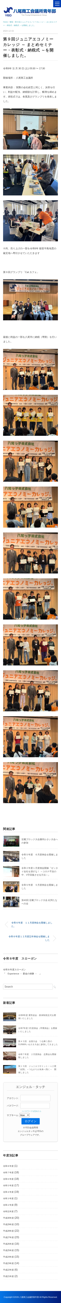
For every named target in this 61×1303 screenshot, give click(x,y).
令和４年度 (8, 1192)
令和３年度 (8, 1198)
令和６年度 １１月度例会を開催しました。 (31, 924)
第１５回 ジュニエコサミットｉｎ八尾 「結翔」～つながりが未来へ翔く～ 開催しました (38, 1069)
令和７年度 (8, 1172)
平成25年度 (8, 1250)
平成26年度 (8, 1244)
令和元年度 (8, 1211)
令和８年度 (8, 1166)
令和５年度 (8, 1185)
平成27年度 (8, 1237)
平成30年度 (8, 1218)
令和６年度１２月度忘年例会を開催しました (29, 938)
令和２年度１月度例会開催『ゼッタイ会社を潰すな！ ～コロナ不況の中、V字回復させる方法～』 (39, 871)
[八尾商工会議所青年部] (30, 8)
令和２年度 (8, 1205)
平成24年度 (8, 1257)
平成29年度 (8, 1224)
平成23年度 (8, 1263)
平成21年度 (8, 1276)
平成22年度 (8, 1270)
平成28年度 (8, 1231)
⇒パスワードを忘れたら (30, 1111)
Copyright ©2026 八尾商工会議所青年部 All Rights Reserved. (30, 1297)
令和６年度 (8, 1179)
